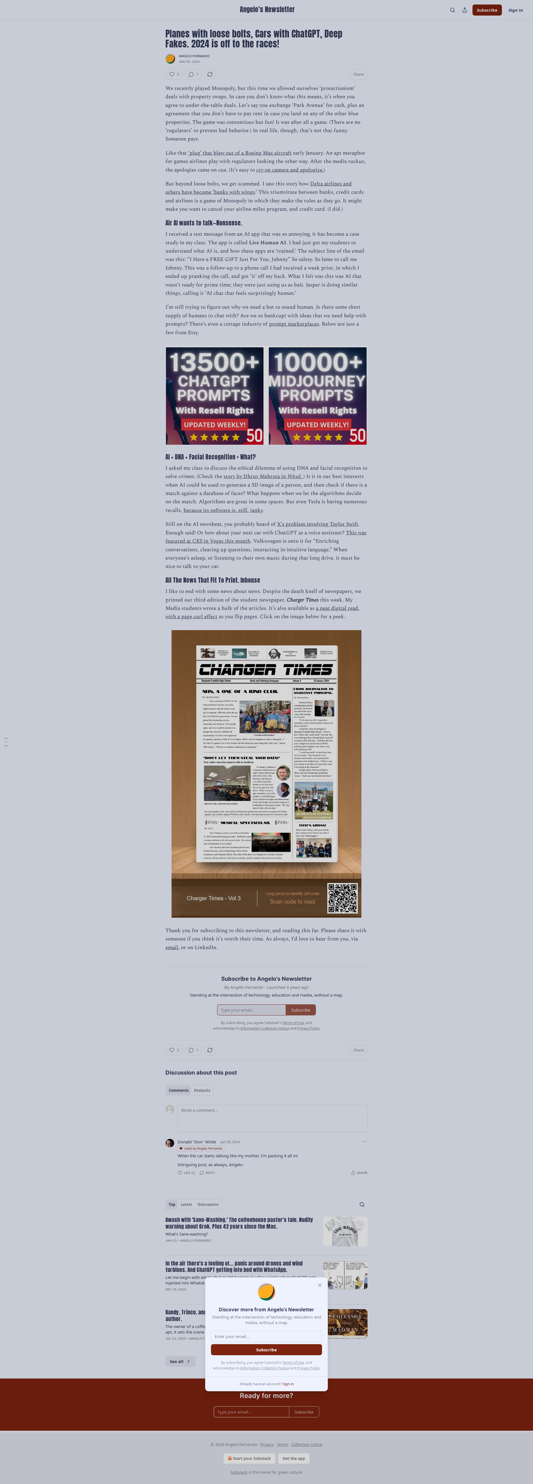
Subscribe (266, 1349)
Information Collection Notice (264, 1367)
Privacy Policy (308, 1367)
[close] (319, 1285)
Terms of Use (293, 1362)
